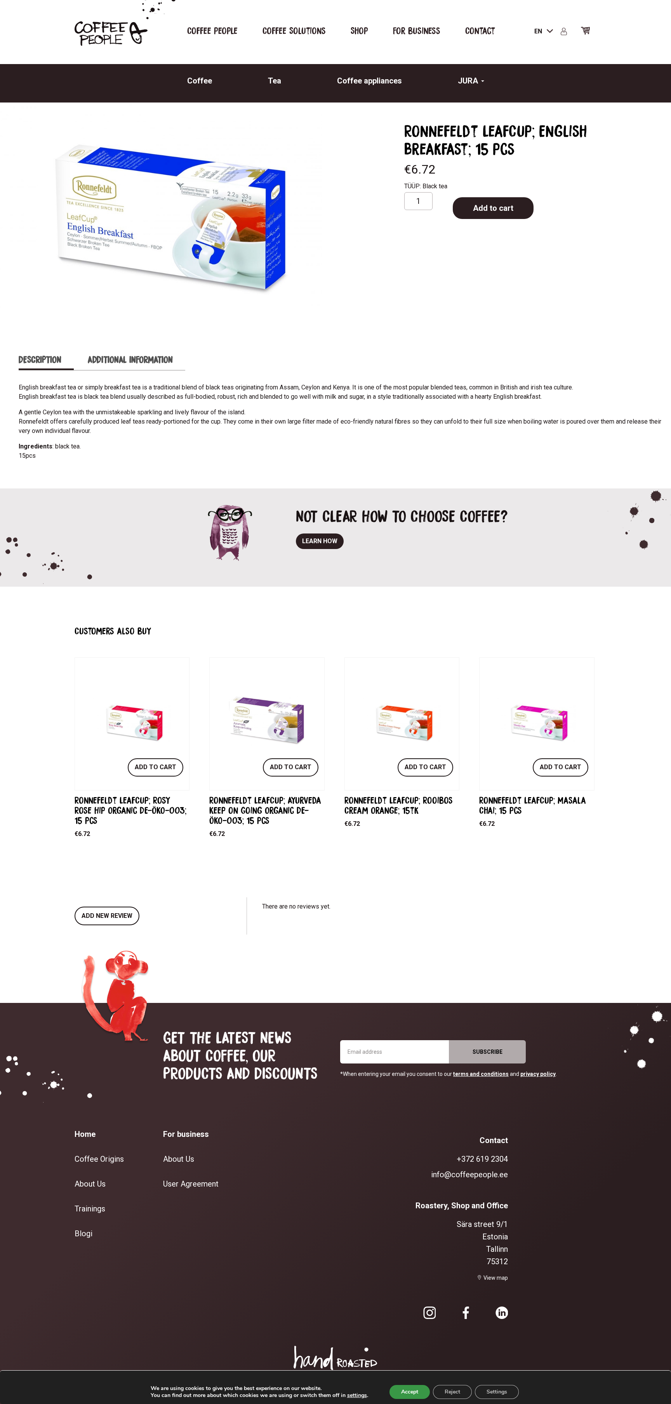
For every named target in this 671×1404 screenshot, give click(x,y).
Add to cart (493, 208)
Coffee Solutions (294, 30)
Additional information (130, 359)
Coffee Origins (99, 1159)
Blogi (83, 1233)
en (539, 31)
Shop (359, 30)
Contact (480, 30)
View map (495, 1278)
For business (416, 30)
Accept (409, 1391)
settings (357, 1395)
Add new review (107, 915)
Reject (452, 1391)
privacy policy (538, 1074)
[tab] (46, 360)
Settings (497, 1391)
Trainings (90, 1208)
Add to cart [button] (155, 767)
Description (40, 359)
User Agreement (191, 1184)
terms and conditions (481, 1074)
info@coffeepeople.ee (469, 1174)
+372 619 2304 (482, 1159)
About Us (90, 1184)
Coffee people (212, 30)
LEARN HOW (319, 541)
